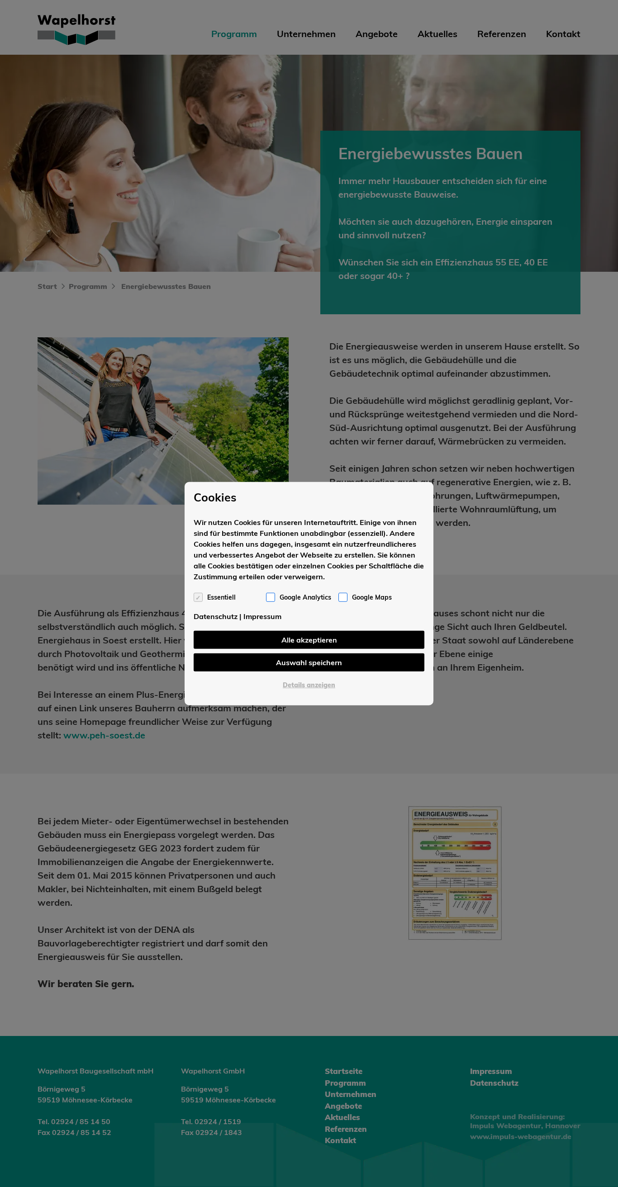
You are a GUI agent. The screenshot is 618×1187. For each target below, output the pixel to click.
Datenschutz (216, 616)
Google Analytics (305, 597)
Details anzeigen (309, 685)
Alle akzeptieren (309, 639)
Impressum (262, 616)
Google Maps (372, 597)
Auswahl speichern (309, 662)
